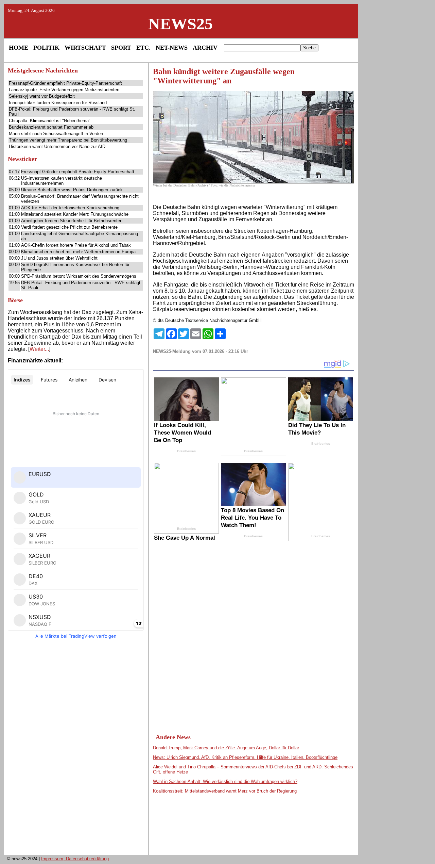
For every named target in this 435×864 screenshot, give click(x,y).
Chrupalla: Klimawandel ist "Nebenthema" (49, 120)
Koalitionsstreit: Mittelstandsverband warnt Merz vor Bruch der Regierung (225, 791)
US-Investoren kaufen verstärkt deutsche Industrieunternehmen (61, 181)
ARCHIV (205, 47)
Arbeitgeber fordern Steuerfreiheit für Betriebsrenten (71, 220)
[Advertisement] (76, 749)
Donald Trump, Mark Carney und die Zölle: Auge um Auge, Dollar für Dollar (226, 747)
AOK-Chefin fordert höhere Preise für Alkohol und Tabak (76, 245)
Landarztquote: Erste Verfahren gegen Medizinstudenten (64, 89)
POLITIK (46, 47)
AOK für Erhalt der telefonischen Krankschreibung (70, 207)
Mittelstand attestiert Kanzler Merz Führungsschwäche (74, 214)
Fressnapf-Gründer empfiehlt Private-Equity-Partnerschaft (65, 83)
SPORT (121, 47)
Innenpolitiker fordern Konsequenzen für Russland (58, 102)
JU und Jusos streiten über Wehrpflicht (59, 258)
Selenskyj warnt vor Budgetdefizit (42, 96)
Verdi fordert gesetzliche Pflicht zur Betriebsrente (69, 227)
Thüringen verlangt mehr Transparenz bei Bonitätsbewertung (68, 140)
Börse (15, 300)
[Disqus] (253, 629)
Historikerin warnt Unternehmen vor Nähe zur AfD (57, 146)
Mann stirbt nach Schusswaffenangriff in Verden (56, 133)
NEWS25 (180, 24)
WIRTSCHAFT (85, 47)
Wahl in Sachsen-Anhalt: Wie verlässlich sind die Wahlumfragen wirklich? (225, 781)
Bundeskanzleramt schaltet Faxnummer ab (51, 127)
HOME (18, 47)
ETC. (143, 47)
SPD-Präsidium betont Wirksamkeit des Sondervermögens (78, 276)
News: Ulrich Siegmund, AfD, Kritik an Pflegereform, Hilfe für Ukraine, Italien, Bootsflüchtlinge (245, 757)
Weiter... (39, 349)
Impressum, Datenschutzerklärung (75, 858)
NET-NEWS (172, 47)
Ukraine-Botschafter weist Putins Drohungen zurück (72, 189)
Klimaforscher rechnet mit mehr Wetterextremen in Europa (78, 251)
